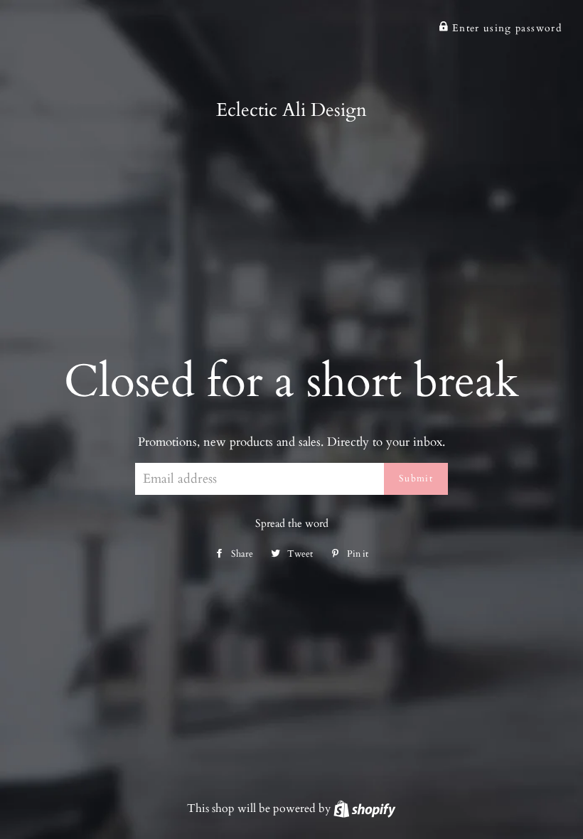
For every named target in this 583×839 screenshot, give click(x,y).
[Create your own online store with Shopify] (364, 808)
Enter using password (505, 28)
